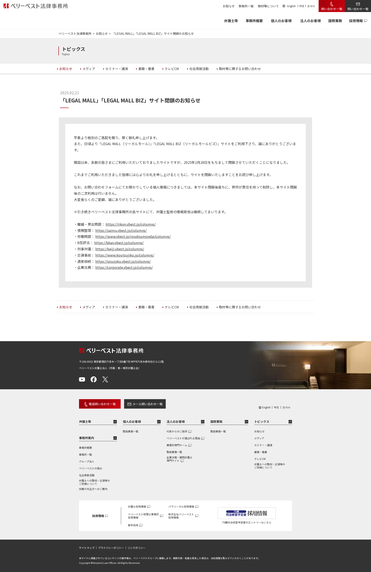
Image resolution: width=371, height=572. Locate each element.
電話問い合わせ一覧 (102, 404)
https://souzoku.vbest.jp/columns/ (123, 261)
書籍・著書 (260, 452)
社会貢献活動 (86, 475)
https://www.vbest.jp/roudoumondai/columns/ (133, 236)
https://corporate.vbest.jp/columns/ (124, 267)
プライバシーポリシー (111, 547)
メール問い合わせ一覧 (147, 404)
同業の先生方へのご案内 (93, 489)
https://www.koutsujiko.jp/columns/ (124, 255)
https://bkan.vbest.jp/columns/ (119, 242)
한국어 (311, 6)
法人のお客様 (310, 20)
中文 (301, 6)
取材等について (268, 6)
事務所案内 (86, 438)
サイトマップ (86, 547)
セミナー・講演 (263, 445)
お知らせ (229, 6)
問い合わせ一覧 (331, 9)
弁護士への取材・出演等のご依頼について (94, 482)
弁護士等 (85, 421)
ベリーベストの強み (90, 468)
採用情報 (356, 20)
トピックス (261, 421)
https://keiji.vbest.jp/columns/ (119, 248)
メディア (259, 438)
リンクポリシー (137, 547)
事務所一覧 (246, 6)
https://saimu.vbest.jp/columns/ (121, 230)
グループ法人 (86, 461)
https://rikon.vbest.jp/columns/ (131, 224)
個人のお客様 (281, 20)
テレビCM (260, 459)
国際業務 (335, 20)
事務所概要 (254, 20)
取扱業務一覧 (130, 431)
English (291, 6)
